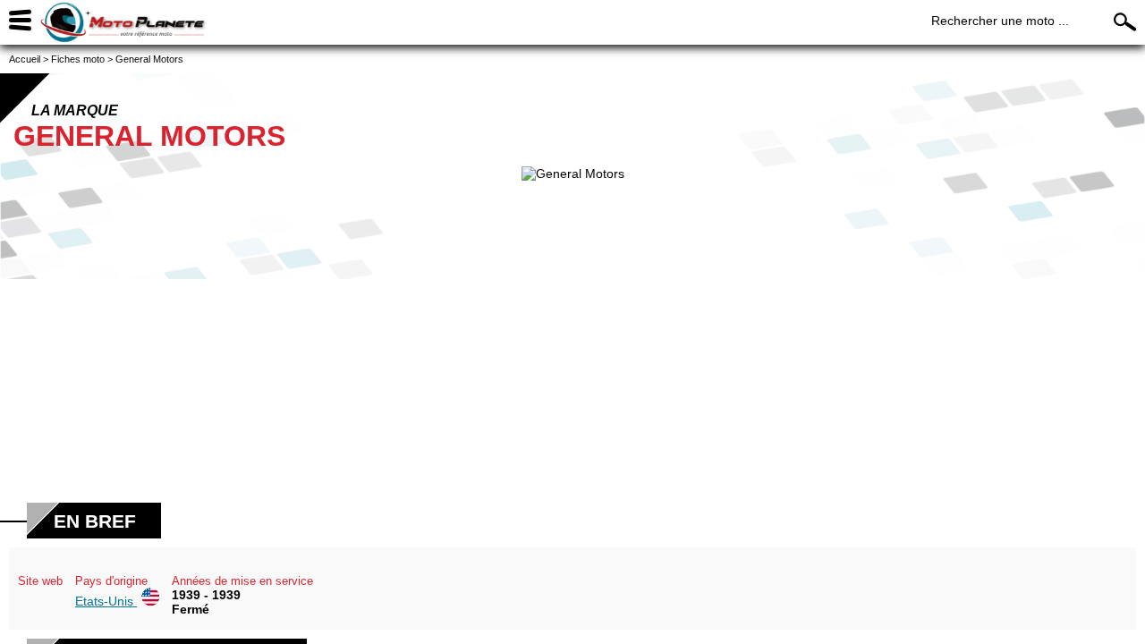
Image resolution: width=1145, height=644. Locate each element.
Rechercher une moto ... (1000, 20)
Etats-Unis (106, 601)
